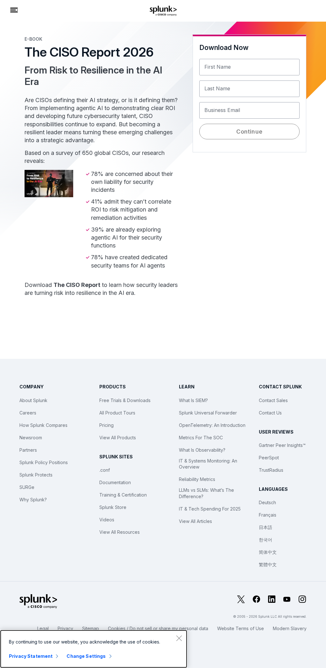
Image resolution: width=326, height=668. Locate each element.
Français (267, 515)
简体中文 (268, 552)
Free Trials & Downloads (125, 400)
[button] (249, 170)
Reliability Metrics (197, 479)
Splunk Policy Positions (43, 462)
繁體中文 (268, 564)
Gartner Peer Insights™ (282, 445)
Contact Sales (273, 400)
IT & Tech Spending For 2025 (210, 508)
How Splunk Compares (43, 425)
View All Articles (195, 521)
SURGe (26, 487)
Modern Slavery (290, 628)
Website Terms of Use (240, 628)
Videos (106, 519)
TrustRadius (271, 470)
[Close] (179, 638)
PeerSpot (269, 457)
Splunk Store (112, 507)
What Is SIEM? (193, 400)
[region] (93, 649)
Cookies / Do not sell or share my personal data (158, 628)
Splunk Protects (36, 474)
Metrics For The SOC (201, 437)
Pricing (106, 425)
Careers (27, 412)
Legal (43, 628)
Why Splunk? (33, 499)
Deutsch (267, 502)
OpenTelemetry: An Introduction (212, 425)
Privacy (65, 628)
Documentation (115, 482)
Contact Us (270, 412)
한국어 (265, 539)
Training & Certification (123, 495)
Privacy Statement (31, 656)
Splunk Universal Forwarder (208, 412)
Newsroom (30, 437)
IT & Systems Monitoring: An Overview (208, 464)
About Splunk (33, 400)
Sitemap (90, 628)
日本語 (265, 527)
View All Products (117, 437)
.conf (104, 470)
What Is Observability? (202, 450)
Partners (28, 450)
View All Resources (119, 532)
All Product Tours (117, 412)
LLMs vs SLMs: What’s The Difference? (206, 493)
